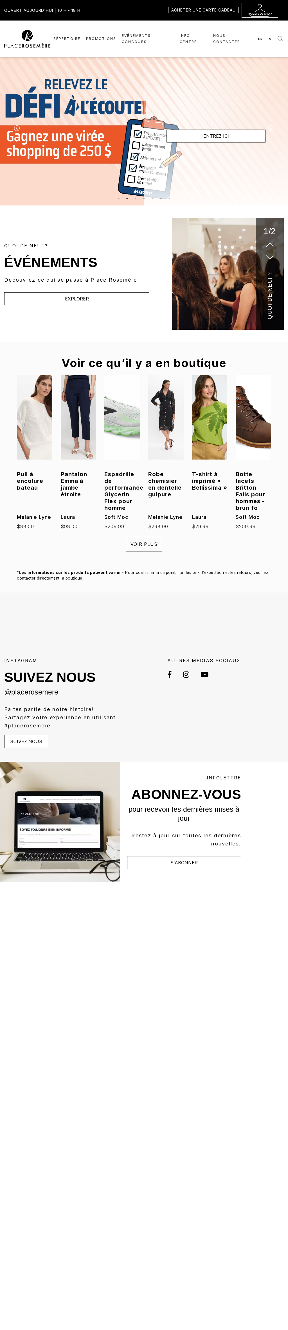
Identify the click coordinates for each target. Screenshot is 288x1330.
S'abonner (184, 862)
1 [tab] (119, 198)
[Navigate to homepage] (27, 38)
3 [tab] (135, 198)
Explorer (77, 299)
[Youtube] (201, 674)
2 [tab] (127, 198)
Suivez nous (26, 741)
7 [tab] (169, 198)
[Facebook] (172, 674)
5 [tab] (152, 198)
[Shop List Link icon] (260, 10)
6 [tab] (161, 198)
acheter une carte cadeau (203, 10)
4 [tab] (144, 198)
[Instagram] (186, 674)
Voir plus (144, 544)
